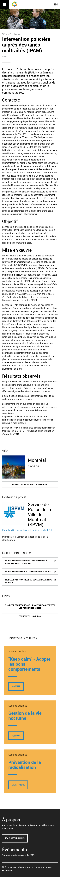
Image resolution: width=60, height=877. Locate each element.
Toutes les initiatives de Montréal (30, 484)
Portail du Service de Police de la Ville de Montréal (27, 530)
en (56, 4)
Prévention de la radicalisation (24, 764)
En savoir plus (16, 840)
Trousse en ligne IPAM (30, 616)
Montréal (37, 460)
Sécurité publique (11, 34)
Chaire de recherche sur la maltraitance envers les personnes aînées (30, 606)
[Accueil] (15, 4)
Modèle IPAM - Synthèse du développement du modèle (28, 581)
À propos (11, 820)
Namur (16, 686)
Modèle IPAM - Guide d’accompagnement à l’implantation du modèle (26, 562)
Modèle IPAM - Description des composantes (28, 571)
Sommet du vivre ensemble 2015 (18, 855)
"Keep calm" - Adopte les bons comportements (29, 664)
